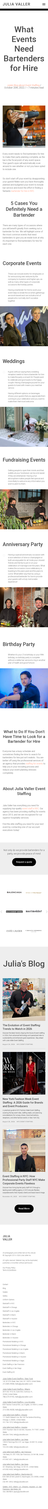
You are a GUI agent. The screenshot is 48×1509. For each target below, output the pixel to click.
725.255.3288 (8, 1447)
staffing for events (34, 763)
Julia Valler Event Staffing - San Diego (15, 1464)
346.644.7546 (8, 1435)
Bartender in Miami (9, 1334)
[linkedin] (17, 1246)
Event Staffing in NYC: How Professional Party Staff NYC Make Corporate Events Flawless (24, 1180)
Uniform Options (8, 1300)
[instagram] (8, 1246)
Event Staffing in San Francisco (13, 1364)
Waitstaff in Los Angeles (11, 1311)
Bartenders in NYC (9, 1323)
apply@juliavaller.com (21, 1492)
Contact (5, 1284)
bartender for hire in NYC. (23, 191)
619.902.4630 (8, 1469)
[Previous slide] (1, 912)
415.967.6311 (8, 1459)
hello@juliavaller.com (24, 1384)
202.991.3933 (8, 1482)
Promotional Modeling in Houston (14, 1357)
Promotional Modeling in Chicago (14, 1345)
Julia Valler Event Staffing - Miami (16, 1389)
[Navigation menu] (43, 4)
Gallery (5, 1296)
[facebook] (4, 1246)
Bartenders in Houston (10, 1338)
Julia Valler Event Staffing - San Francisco (17, 1452)
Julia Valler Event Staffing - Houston (15, 1427)
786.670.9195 (8, 1397)
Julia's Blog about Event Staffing (23, 85)
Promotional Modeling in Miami (14, 1353)
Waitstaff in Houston (10, 1319)
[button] (24, 862)
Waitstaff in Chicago (10, 1307)
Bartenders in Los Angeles (12, 1330)
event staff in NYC (30, 808)
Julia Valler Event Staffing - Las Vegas (15, 1440)
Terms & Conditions (9, 1270)
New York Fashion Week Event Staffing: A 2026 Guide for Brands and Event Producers (23, 1102)
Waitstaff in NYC (8, 1303)
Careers (5, 1292)
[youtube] (13, 1246)
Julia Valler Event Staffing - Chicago (15, 1415)
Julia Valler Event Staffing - (12, 1474)
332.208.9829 (8, 1492)
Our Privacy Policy (9, 1268)
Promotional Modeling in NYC (13, 1342)
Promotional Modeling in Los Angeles (15, 1349)
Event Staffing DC (9, 1372)
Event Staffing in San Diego (12, 1368)
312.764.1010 (8, 1422)
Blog (4, 1288)
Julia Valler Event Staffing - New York (18, 1379)
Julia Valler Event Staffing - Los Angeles (19, 1402)
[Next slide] (46, 912)
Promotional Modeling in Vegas (13, 1361)
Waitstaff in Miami (9, 1315)
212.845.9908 (8, 1384)
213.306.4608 (8, 1410)
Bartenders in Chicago (10, 1326)
